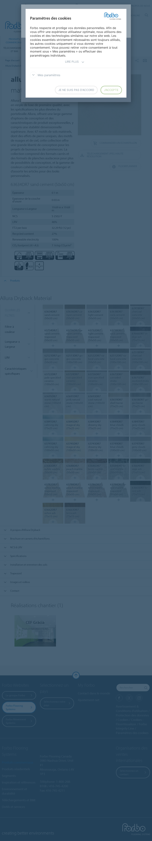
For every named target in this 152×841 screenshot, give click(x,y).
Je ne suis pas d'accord (76, 90)
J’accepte (111, 90)
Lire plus (72, 61)
